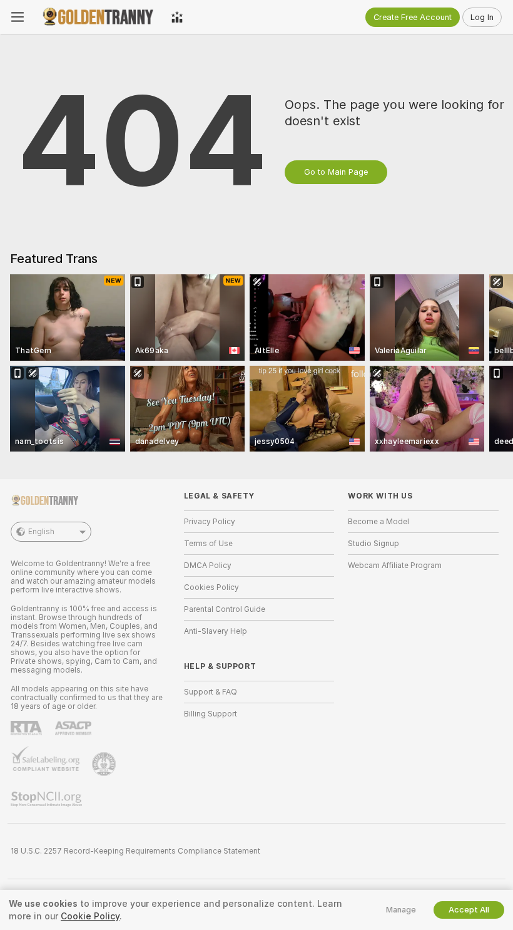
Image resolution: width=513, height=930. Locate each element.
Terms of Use (208, 543)
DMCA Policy (207, 565)
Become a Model (378, 521)
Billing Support (210, 714)
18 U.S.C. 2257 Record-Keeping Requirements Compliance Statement (135, 851)
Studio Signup (373, 543)
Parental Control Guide (224, 609)
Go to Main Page (336, 172)
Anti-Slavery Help (215, 631)
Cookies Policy (211, 587)
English (41, 531)
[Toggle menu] (17, 17)
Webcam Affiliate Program (395, 565)
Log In (482, 17)
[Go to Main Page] (97, 17)
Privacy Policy (209, 521)
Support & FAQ (210, 692)
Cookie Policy (90, 916)
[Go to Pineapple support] (105, 764)
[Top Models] (177, 17)
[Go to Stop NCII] (47, 799)
